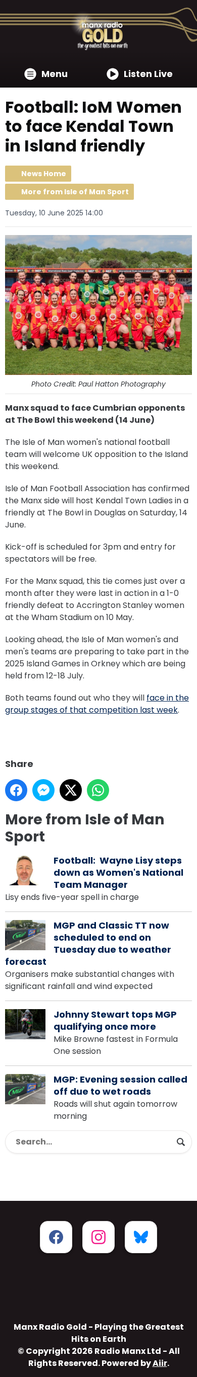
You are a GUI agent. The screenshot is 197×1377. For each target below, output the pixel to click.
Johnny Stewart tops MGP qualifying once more (115, 1020)
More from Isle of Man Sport (75, 192)
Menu (54, 73)
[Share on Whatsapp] (98, 790)
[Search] (181, 1142)
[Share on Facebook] (16, 790)
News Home (43, 174)
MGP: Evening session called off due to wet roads (120, 1085)
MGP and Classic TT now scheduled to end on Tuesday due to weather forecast (88, 943)
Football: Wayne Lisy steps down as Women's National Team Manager (118, 872)
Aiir (160, 1363)
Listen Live (148, 73)
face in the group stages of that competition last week (97, 704)
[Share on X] (71, 790)
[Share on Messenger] (43, 790)
